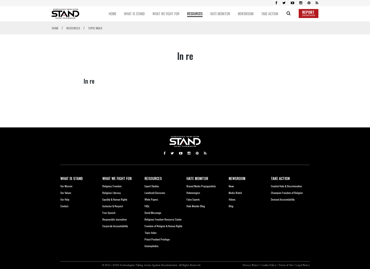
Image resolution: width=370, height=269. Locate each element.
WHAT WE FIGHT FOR (117, 178)
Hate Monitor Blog (195, 206)
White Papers (151, 199)
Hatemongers (193, 193)
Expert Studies (152, 186)
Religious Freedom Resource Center (163, 219)
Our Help (64, 199)
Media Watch (235, 193)
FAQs (147, 206)
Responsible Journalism (114, 219)
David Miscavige (153, 213)
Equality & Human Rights (114, 199)
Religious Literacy (111, 193)
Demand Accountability (283, 199)
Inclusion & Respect (112, 206)
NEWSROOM (237, 178)
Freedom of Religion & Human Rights (163, 226)
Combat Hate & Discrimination (286, 186)
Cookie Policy (268, 265)
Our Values (65, 193)
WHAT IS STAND (71, 178)
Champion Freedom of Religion (287, 193)
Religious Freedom (112, 186)
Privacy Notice (251, 265)
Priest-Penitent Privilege (157, 239)
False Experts (193, 199)
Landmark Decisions (155, 193)
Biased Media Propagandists (201, 186)
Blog (231, 206)
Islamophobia (151, 246)
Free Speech (108, 213)
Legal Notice (302, 265)
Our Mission (66, 186)
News (231, 186)
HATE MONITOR (197, 178)
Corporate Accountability (115, 226)
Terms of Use (285, 265)
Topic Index (151, 232)
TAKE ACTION (280, 178)
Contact (64, 206)
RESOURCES (153, 178)
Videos (232, 199)
